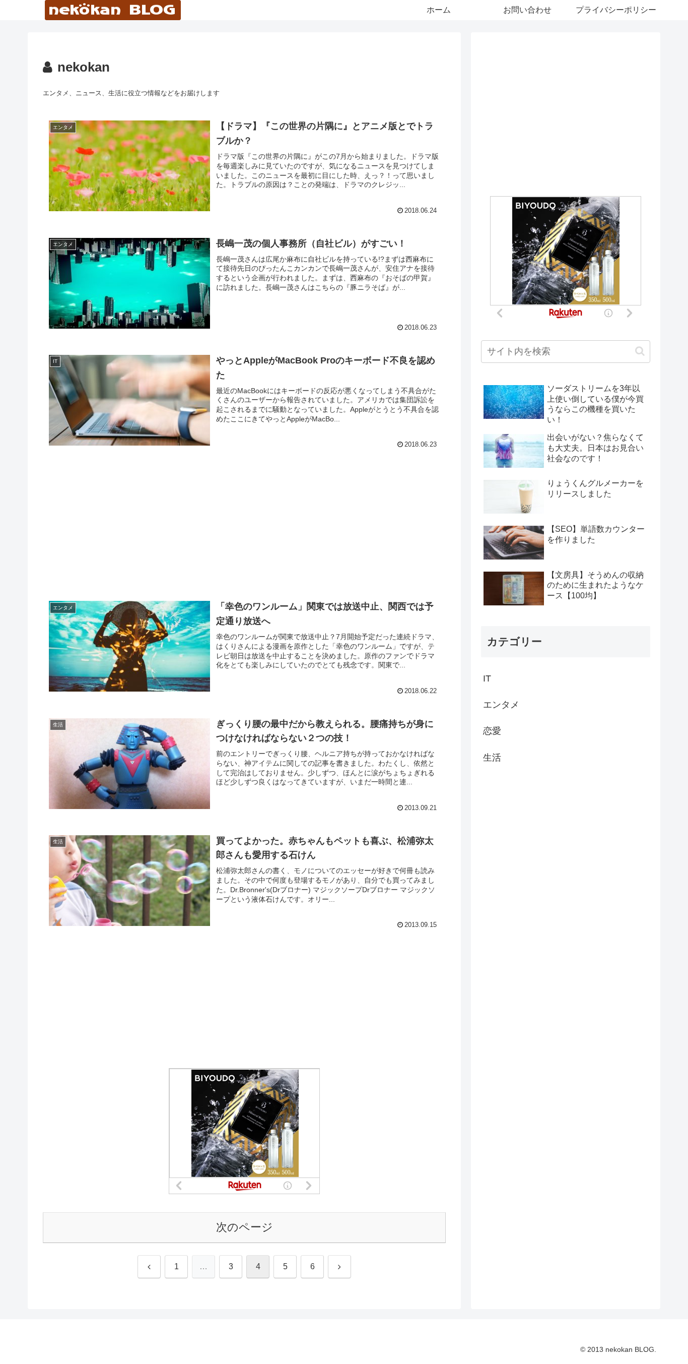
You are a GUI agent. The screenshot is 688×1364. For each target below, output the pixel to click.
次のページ (244, 1227)
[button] (640, 351)
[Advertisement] (244, 511)
